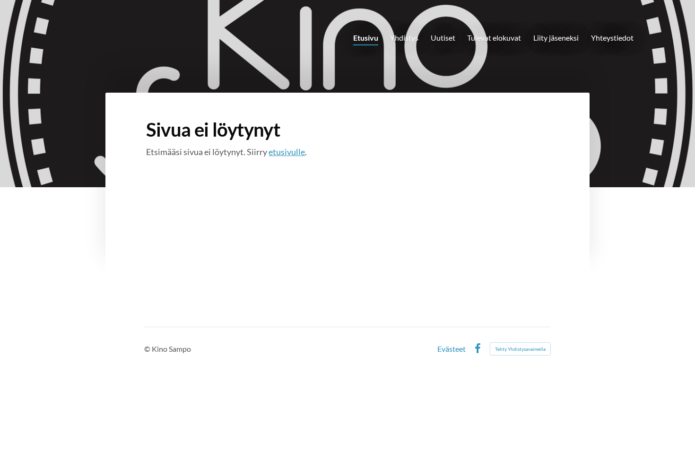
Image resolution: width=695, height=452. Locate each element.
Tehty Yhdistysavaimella (520, 349)
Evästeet (451, 349)
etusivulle (287, 152)
